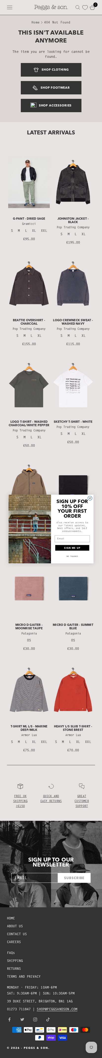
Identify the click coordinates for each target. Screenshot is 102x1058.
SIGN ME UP (72, 547)
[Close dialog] (90, 498)
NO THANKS (72, 556)
